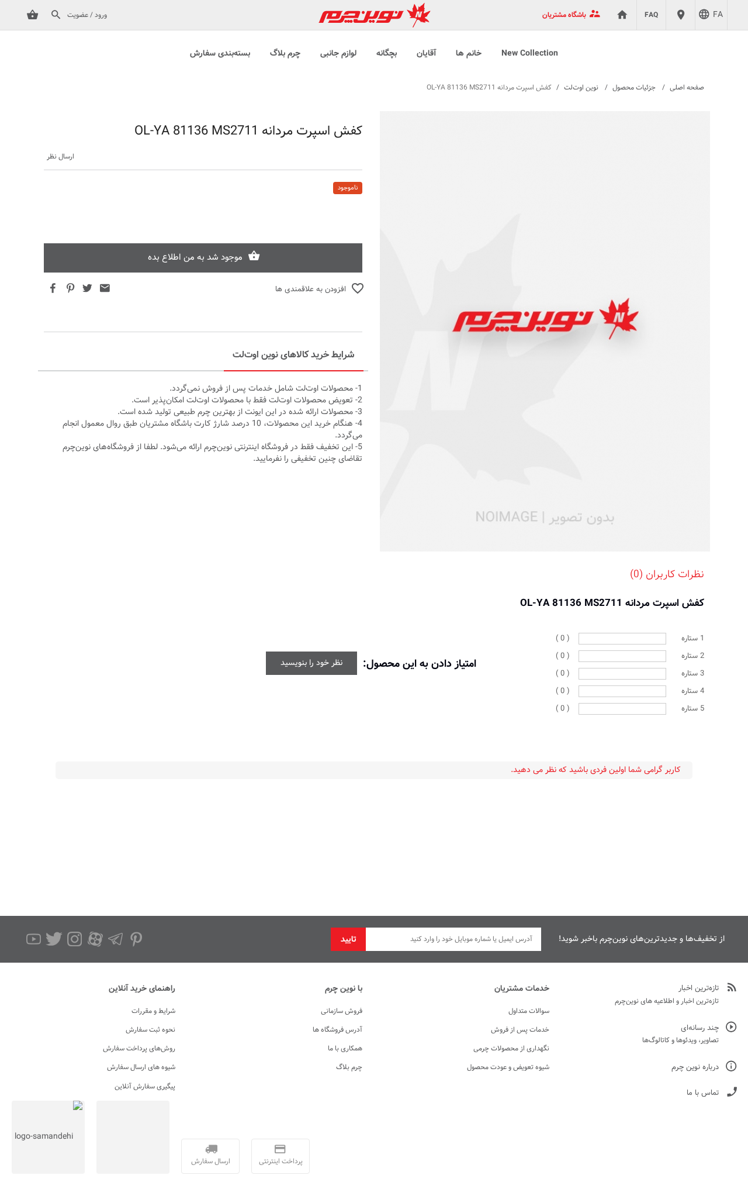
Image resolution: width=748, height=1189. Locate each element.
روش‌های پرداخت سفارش (139, 1048)
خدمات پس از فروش (520, 1030)
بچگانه (386, 53)
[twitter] (54, 939)
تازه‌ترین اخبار (698, 988)
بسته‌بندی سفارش (220, 53)
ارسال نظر (60, 157)
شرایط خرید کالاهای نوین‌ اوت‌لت (294, 355)
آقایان (426, 53)
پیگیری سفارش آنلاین (145, 1086)
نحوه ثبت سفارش (150, 1030)
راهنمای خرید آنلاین (142, 989)
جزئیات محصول (634, 87)
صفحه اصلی (687, 87)
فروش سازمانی (341, 1011)
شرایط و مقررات (153, 1011)
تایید (348, 939)
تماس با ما (703, 1093)
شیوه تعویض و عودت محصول (508, 1067)
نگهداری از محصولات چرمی (511, 1048)
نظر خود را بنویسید (311, 663)
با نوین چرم (343, 989)
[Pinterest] (136, 939)
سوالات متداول (528, 1011)
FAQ (651, 15)
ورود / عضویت (87, 15)
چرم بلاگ (285, 53)
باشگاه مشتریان (564, 15)
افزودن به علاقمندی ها (310, 289)
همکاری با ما (345, 1048)
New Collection (529, 53)
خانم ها (469, 53)
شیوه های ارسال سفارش (141, 1067)
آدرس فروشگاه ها (337, 1030)
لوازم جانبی (338, 53)
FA (718, 15)
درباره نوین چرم (695, 1067)
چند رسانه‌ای (700, 1028)
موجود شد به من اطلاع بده (195, 257)
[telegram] (115, 939)
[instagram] (74, 939)
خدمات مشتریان (521, 989)
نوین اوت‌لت (581, 87)
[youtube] (33, 939)
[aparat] (95, 939)
